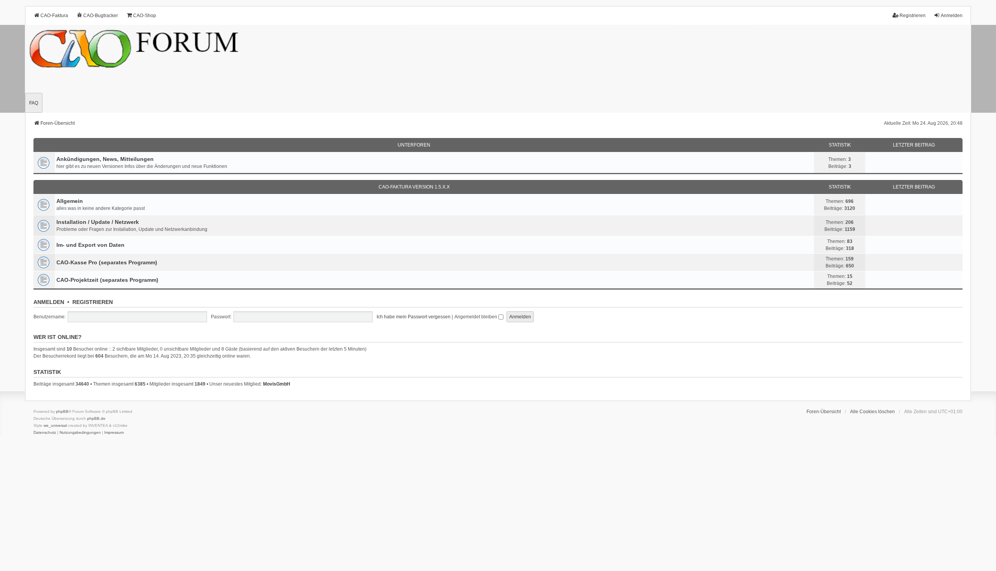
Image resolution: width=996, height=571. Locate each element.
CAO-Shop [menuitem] (144, 15)
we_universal (55, 425)
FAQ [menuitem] (33, 103)
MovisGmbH (276, 384)
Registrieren (92, 302)
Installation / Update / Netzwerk (97, 222)
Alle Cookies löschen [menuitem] (872, 411)
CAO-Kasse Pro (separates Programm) (106, 262)
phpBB (62, 411)
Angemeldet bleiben (476, 317)
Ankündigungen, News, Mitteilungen (105, 159)
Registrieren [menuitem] (913, 15)
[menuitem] (44, 432)
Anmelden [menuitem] (952, 15)
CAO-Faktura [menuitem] (54, 15)
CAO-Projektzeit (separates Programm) (107, 280)
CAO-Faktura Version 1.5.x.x (414, 187)
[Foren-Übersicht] (498, 68)
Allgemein (69, 201)
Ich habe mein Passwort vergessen (414, 317)
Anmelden (48, 302)
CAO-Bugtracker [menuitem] (100, 15)
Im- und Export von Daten (90, 245)
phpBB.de (96, 418)
